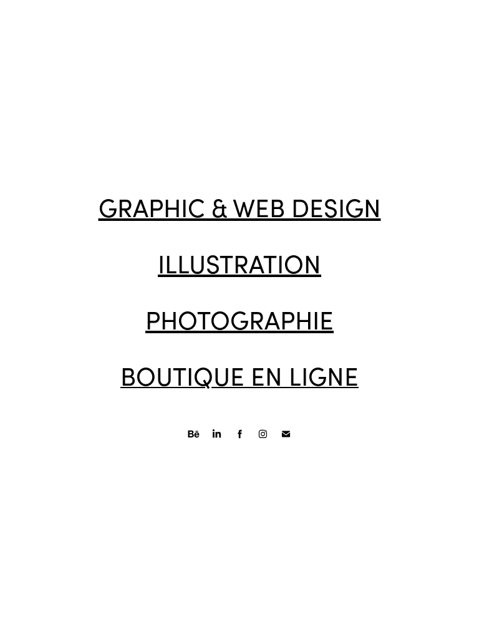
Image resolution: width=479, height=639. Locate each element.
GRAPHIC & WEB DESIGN (240, 207)
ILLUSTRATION (239, 263)
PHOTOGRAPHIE (239, 319)
